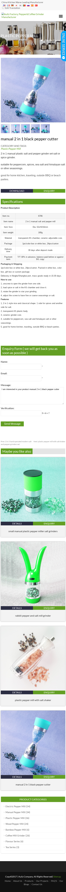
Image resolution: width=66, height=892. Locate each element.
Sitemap (57, 876)
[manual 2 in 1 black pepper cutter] (33, 774)
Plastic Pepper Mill (55, 40)
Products (29, 881)
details (17, 523)
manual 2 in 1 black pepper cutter (33, 784)
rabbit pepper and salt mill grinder (33, 615)
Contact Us (37, 884)
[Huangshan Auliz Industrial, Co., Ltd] (25, 17)
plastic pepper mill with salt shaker (49, 441)
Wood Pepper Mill (15, 823)
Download (17, 190)
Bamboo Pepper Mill (16, 829)
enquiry (49, 190)
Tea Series (11, 847)
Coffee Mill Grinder (15, 835)
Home (8, 881)
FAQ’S (54, 881)
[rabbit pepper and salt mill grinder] (33, 605)
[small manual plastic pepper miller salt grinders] (33, 520)
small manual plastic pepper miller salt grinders (33, 531)
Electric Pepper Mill (15, 806)
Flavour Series (13, 841)
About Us (17, 881)
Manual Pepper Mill (15, 812)
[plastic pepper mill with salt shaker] (33, 689)
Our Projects (42, 881)
